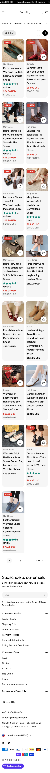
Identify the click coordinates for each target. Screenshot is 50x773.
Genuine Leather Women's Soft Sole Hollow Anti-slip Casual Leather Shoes (37, 401)
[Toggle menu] (3, 12)
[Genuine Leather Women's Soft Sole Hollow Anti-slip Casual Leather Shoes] (37, 376)
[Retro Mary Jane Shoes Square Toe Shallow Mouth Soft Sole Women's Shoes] (13, 246)
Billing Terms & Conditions (15, 645)
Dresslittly (15, 760)
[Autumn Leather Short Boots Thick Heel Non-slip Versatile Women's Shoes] (37, 436)
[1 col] (38, 33)
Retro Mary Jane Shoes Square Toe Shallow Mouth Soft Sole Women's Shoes (13, 271)
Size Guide (7, 673)
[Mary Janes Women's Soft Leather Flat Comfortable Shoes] (37, 179)
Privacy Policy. (8, 605)
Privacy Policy (9, 618)
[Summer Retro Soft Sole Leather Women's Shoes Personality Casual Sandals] (37, 50)
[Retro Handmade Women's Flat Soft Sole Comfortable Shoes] (13, 50)
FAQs (4, 657)
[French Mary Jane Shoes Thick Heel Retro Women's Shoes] (13, 312)
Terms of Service (10, 629)
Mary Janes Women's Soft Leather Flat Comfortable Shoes (34, 205)
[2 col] (45, 33)
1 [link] (9, 560)
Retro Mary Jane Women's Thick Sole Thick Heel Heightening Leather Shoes (35, 271)
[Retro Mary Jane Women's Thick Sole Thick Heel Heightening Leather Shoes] (37, 246)
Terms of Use (38, 602)
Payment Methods (11, 634)
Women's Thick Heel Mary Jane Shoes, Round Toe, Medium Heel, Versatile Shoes (13, 461)
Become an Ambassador (14, 684)
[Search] (41, 12)
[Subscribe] (45, 595)
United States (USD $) (17, 735)
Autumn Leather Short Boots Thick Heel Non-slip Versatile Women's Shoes (36, 461)
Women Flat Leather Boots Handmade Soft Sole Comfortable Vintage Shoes (12, 401)
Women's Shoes (34, 23)
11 (31, 560)
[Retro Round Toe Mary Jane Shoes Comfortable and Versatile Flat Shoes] (13, 113)
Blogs (5, 679)
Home (5, 23)
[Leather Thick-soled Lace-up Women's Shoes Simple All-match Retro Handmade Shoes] (37, 113)
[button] (10, 84)
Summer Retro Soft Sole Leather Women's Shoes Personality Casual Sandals (36, 75)
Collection (17, 23)
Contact (6, 663)
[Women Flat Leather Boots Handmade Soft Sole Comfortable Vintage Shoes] (13, 376)
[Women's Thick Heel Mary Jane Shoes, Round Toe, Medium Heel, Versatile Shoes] (13, 436)
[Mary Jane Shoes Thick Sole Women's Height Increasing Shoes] (13, 179)
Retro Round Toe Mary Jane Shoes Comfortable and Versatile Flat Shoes (12, 138)
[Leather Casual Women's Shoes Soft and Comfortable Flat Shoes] (13, 502)
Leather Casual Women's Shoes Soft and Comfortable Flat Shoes (12, 527)
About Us (7, 668)
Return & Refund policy (14, 640)
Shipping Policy (10, 624)
